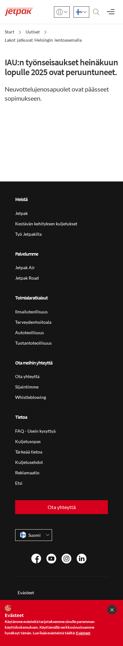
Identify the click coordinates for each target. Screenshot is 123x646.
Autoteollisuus (29, 332)
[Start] (19, 12)
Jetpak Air (25, 267)
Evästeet (26, 592)
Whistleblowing (30, 397)
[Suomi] (81, 12)
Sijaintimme (26, 386)
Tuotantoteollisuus (33, 343)
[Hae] (96, 12)
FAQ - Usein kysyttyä (35, 431)
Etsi (18, 483)
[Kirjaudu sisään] (62, 12)
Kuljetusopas (28, 441)
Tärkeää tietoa (28, 451)
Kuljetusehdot (29, 462)
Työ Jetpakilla (28, 234)
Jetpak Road (27, 278)
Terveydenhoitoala (33, 322)
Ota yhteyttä (27, 376)
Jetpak (21, 213)
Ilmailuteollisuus (31, 311)
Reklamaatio (27, 472)
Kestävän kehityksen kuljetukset (46, 223)
